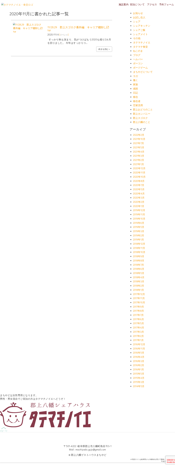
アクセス (152, 4)
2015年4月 (138, 377)
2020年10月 (139, 176)
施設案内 (124, 4)
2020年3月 (139, 197)
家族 (135, 84)
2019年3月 (138, 231)
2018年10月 (139, 252)
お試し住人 (139, 17)
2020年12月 (139, 168)
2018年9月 (138, 256)
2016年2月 (138, 365)
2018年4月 (138, 277)
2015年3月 (138, 382)
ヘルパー (138, 59)
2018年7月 (138, 264)
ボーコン (138, 63)
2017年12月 (139, 294)
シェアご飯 (139, 30)
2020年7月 (138, 185)
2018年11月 (139, 248)
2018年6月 (138, 268)
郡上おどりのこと (143, 109)
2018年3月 (138, 281)
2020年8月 (139, 181)
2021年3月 (138, 155)
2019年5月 (138, 227)
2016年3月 (138, 361)
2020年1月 (138, 206)
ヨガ (135, 76)
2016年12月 (139, 344)
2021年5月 (138, 147)
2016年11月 (139, 348)
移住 (135, 97)
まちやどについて (143, 71)
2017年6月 (138, 319)
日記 (135, 92)
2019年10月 (139, 218)
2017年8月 (138, 310)
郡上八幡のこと (141, 122)
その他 (136, 38)
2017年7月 (138, 315)
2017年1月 (138, 340)
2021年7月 (138, 143)
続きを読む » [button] (104, 49)
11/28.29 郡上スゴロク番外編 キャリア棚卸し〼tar (78, 28)
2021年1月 (138, 164)
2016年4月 (138, 356)
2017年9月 (138, 306)
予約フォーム (166, 4)
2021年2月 (138, 160)
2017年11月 (139, 298)
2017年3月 (138, 331)
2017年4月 (138, 327)
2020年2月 (138, 201)
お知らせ (138, 13)
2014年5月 (138, 386)
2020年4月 (139, 193)
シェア (136, 21)
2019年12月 (139, 210)
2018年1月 (138, 289)
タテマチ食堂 (140, 46)
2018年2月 (138, 285)
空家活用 (138, 105)
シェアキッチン (141, 25)
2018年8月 (138, 260)
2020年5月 (139, 189)
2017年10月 (139, 302)
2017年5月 (138, 323)
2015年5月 (138, 373)
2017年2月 (138, 336)
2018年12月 (139, 243)
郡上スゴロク (140, 118)
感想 (135, 88)
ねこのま (138, 50)
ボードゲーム (140, 67)
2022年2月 (138, 134)
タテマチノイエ (141, 42)
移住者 (136, 101)
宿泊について (137, 4)
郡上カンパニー (141, 113)
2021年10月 (139, 139)
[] (64, 34)
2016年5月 (138, 352)
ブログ (136, 55)
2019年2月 (138, 235)
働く (135, 80)
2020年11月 (139, 172)
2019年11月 (139, 214)
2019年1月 (138, 239)
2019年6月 (138, 222)
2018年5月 (138, 273)
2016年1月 (138, 369)
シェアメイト (140, 34)
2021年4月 (138, 151)
